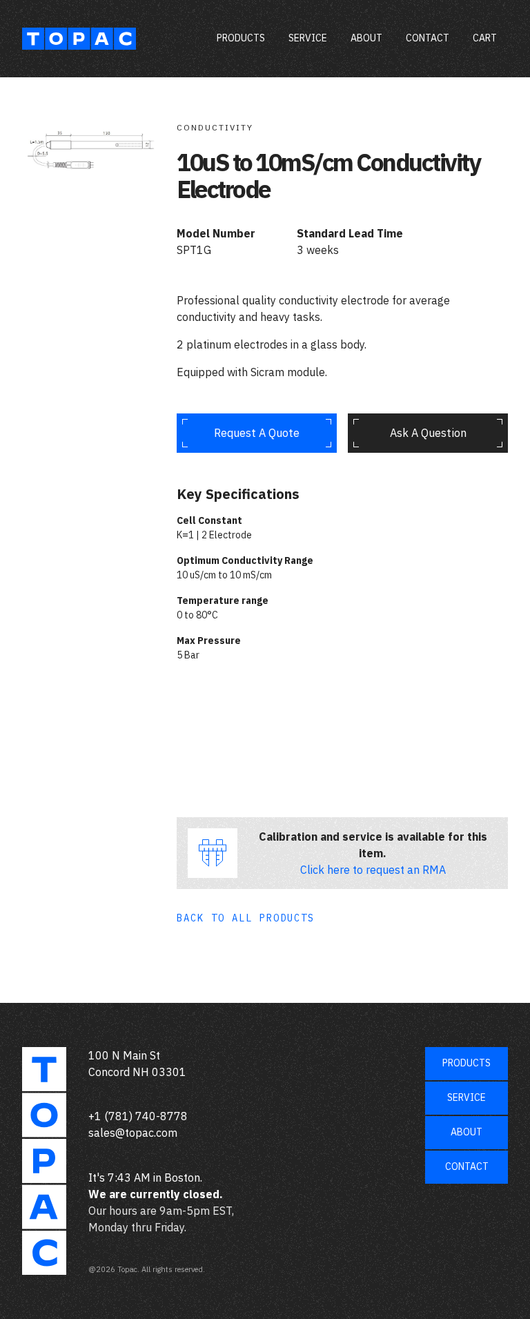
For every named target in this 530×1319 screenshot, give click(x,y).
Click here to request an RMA (373, 870)
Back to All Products (246, 918)
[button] (485, 38)
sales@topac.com (132, 1133)
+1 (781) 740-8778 (138, 1116)
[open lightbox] (91, 136)
